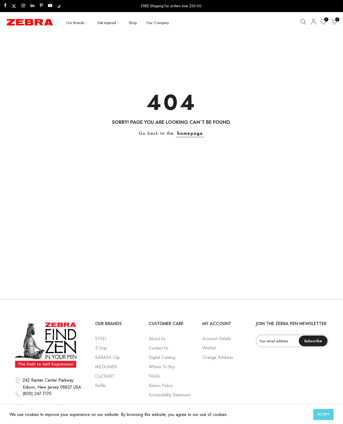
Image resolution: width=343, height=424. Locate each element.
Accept (323, 414)
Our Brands (75, 22)
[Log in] (313, 23)
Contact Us (158, 348)
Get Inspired (106, 22)
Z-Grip (101, 348)
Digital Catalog (162, 357)
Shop (133, 22)
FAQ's (154, 376)
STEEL (101, 339)
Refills (100, 385)
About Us (157, 339)
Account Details (216, 339)
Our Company (157, 22)
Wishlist (209, 348)
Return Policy (161, 385)
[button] (303, 23)
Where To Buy (162, 367)
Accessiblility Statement (170, 395)
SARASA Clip (107, 357)
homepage (190, 133)
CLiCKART (104, 376)
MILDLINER (106, 367)
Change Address (217, 357)
